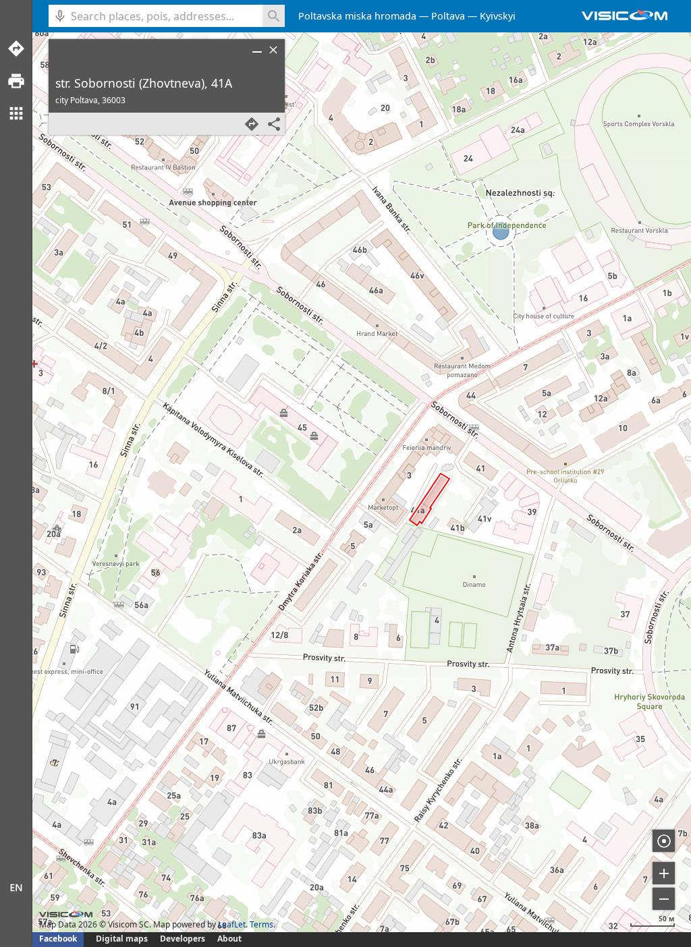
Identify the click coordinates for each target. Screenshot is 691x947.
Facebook (58, 938)
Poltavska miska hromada (357, 15)
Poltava (448, 15)
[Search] (273, 16)
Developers (182, 938)
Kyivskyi (498, 15)
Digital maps (123, 938)
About (229, 938)
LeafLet (232, 924)
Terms (261, 924)
